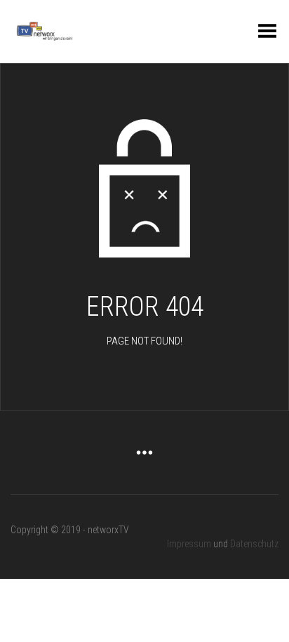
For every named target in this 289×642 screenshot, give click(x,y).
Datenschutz (254, 543)
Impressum (189, 543)
